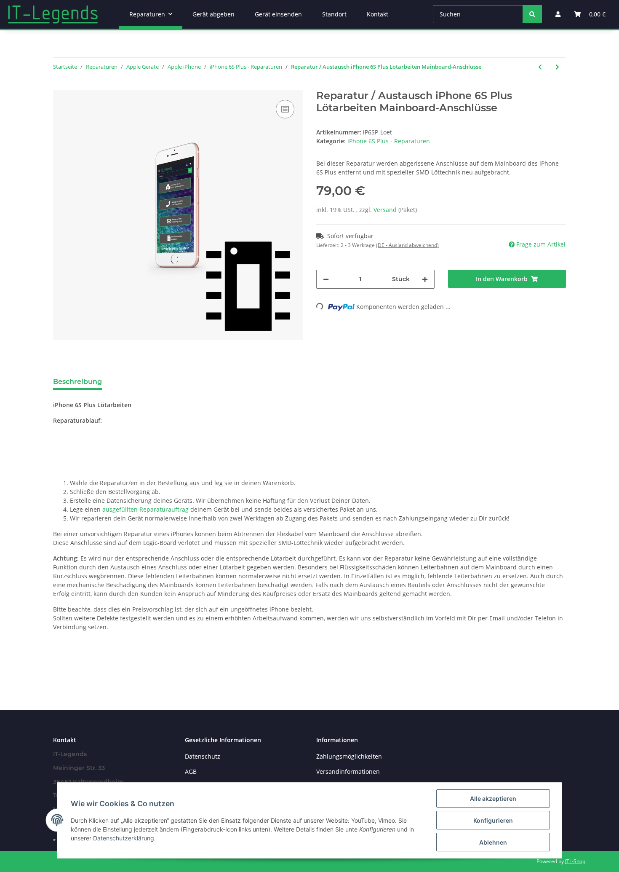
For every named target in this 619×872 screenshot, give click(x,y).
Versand (386, 210)
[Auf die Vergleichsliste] (285, 109)
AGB (191, 771)
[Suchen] (532, 14)
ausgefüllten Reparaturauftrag (145, 509)
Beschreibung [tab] (77, 382)
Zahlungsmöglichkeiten (349, 756)
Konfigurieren (493, 820)
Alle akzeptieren (493, 798)
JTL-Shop (575, 861)
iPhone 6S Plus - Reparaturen (388, 141)
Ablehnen (493, 842)
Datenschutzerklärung (123, 838)
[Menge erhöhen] (425, 279)
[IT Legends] (53, 14)
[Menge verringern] (326, 279)
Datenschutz (202, 756)
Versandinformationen (348, 771)
